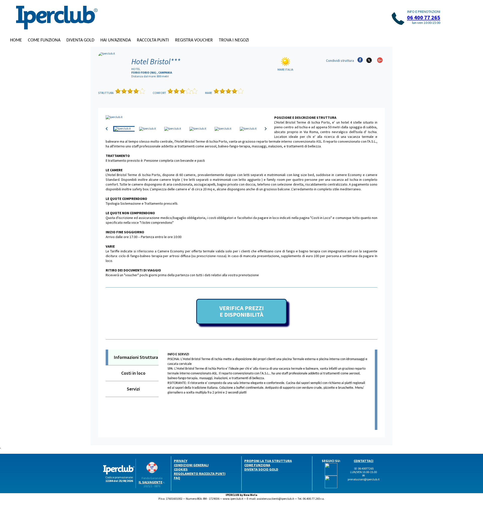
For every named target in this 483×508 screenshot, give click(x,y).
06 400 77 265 (423, 17)
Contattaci (363, 461)
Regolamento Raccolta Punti (199, 473)
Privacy (180, 461)
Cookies (181, 469)
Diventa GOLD (80, 40)
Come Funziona (44, 40)
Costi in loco (133, 373)
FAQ (177, 478)
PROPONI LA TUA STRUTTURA (268, 461)
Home (16, 40)
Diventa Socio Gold (261, 469)
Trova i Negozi (234, 40)
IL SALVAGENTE (150, 482)
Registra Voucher (194, 40)
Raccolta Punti (153, 40)
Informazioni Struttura (136, 357)
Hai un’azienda (115, 40)
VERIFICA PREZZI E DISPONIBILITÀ (241, 311)
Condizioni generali (191, 465)
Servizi (133, 389)
